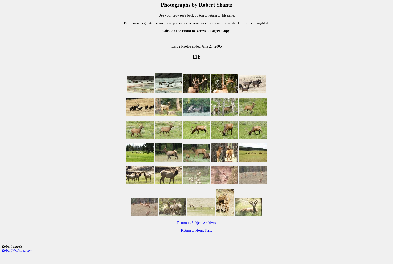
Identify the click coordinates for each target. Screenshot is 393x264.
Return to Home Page (196, 230)
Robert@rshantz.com (17, 250)
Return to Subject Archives (196, 223)
